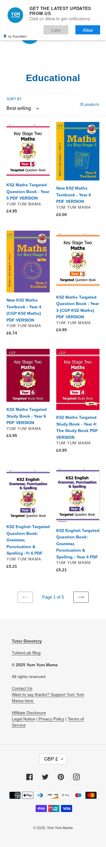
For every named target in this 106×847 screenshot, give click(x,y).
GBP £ (51, 758)
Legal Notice (23, 719)
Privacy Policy (50, 719)
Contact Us (22, 688)
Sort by (14, 99)
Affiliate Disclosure (29, 712)
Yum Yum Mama (60, 828)
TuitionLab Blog (26, 652)
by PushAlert (17, 36)
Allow (88, 30)
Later (56, 30)
